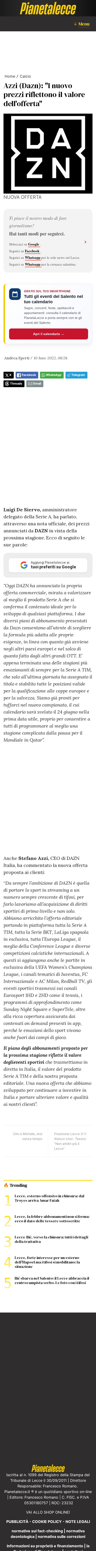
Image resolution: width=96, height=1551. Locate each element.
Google (34, 244)
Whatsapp (33, 257)
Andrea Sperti (16, 358)
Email (37, 383)
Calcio (25, 76)
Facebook (32, 250)
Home (10, 76)
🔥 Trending (15, 1185)
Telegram (78, 375)
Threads (16, 383)
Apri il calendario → (48, 334)
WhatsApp (53, 375)
